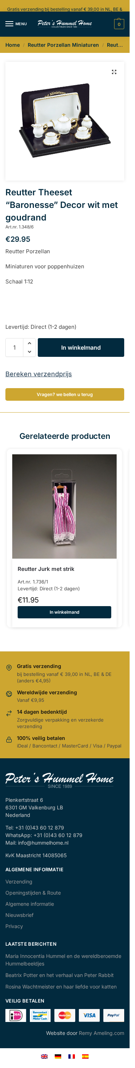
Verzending (18, 881)
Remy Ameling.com (101, 1033)
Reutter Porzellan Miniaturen (63, 45)
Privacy (14, 926)
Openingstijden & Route (33, 893)
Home (12, 45)
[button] (114, 72)
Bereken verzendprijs (38, 374)
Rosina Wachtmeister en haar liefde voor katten (61, 986)
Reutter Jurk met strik (46, 568)
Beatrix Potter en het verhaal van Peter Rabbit (59, 975)
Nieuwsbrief (19, 915)
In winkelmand (81, 347)
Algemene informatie (29, 904)
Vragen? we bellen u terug (65, 394)
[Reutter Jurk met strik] (64, 506)
